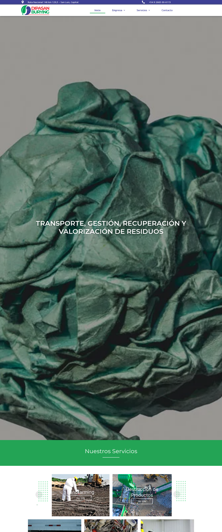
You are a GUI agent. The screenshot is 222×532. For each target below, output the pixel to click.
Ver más (80, 498)
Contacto (167, 10)
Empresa (117, 10)
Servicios (142, 10)
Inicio (98, 10)
